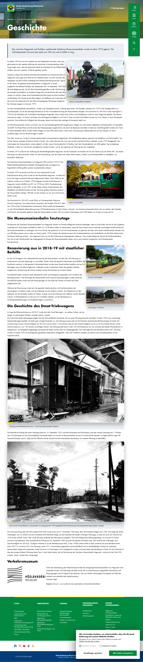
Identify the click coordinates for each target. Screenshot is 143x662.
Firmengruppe (117, 8)
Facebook (15, 646)
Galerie (108, 619)
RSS (33, 646)
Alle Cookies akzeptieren (123, 653)
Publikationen (87, 611)
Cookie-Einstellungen (23, 656)
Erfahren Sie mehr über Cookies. (89, 641)
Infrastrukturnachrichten (22, 632)
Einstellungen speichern (93, 653)
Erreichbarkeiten (65, 617)
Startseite (10, 19)
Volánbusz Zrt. (110, 624)
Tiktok (28, 646)
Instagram (20, 646)
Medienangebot (88, 616)
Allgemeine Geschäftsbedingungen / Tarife (45, 624)
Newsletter (63, 622)
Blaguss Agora (111, 627)
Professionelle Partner (113, 622)
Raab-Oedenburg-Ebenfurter (30, 7)
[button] (134, 24)
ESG (15, 618)
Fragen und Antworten (67, 620)
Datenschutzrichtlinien (44, 611)
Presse (16, 634)
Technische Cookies (89, 646)
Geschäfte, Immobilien (22, 629)
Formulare (86, 613)
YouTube (24, 646)
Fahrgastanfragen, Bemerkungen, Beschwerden (66, 613)
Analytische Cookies (109, 646)
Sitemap (108, 629)
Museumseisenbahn (25, 19)
